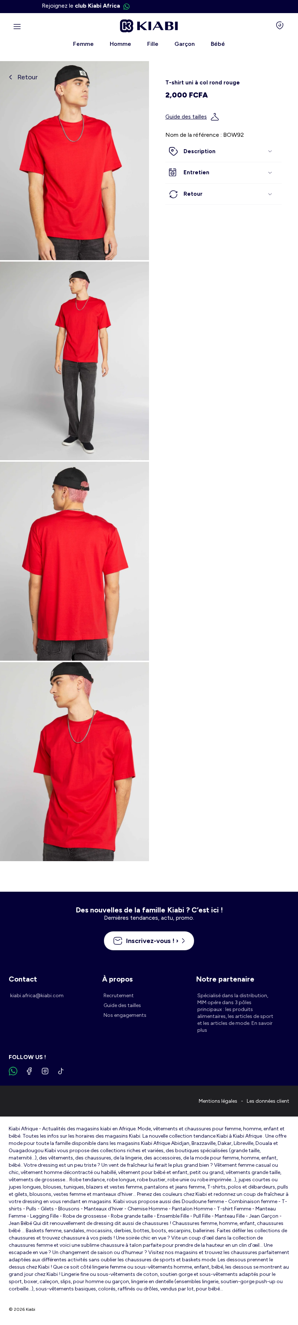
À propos (117, 979)
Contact (23, 979)
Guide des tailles (186, 117)
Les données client (268, 1101)
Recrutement (119, 995)
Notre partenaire (225, 979)
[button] (223, 151)
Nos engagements (125, 1015)
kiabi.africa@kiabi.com (37, 995)
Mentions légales (218, 1101)
